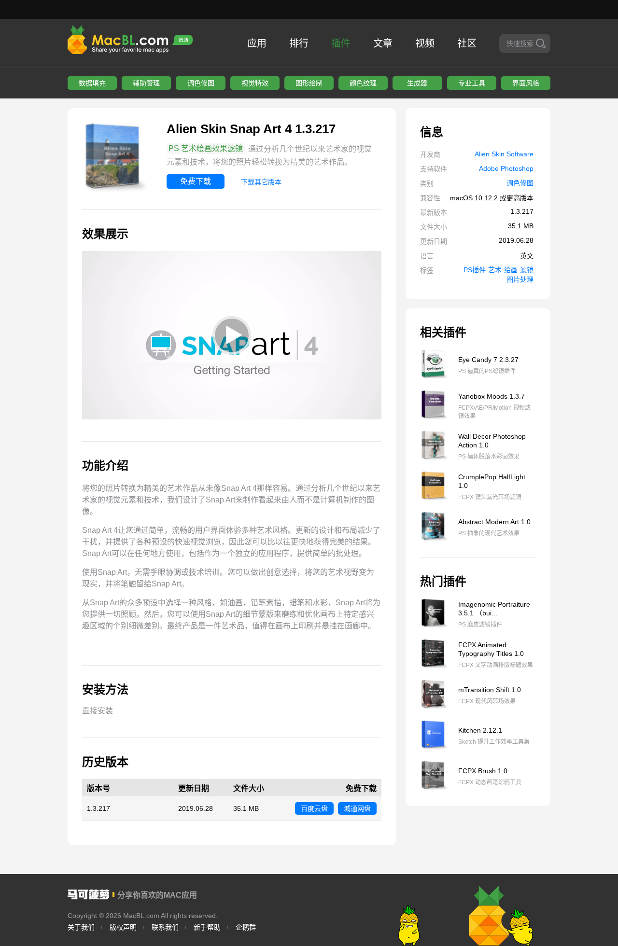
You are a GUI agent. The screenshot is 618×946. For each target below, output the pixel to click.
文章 (383, 43)
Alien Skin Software (504, 154)
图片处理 (520, 279)
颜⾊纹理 (363, 83)
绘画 (511, 270)
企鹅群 (246, 927)
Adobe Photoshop (506, 168)
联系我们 (165, 927)
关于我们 (81, 927)
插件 (341, 43)
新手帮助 (207, 927)
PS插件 (475, 270)
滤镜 (527, 270)
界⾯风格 (525, 83)
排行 (299, 43)
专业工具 (471, 83)
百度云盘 (314, 808)
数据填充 (92, 83)
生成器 (417, 83)
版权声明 (123, 927)
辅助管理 (146, 83)
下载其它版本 (261, 182)
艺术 (495, 270)
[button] (231, 335)
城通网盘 (357, 808)
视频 (425, 43)
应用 (257, 43)
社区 (467, 43)
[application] (231, 335)
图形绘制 (309, 83)
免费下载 (195, 181)
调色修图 (200, 83)
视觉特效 (254, 83)
